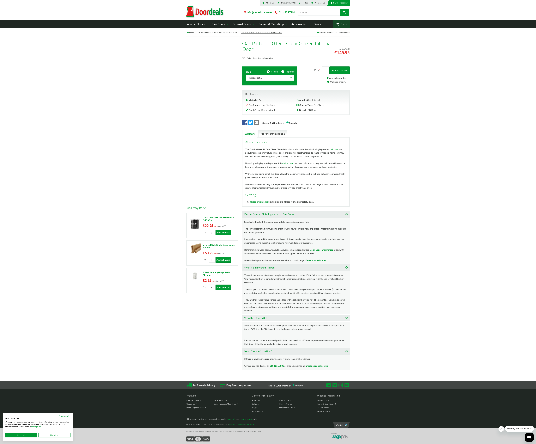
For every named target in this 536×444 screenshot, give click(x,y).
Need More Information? (258, 351)
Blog (254, 407)
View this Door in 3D (255, 317)
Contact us (284, 400)
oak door (334, 149)
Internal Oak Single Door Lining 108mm (219, 246)
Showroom (256, 411)
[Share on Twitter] (250, 122)
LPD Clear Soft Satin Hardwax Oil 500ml (218, 218)
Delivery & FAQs (288, 3)
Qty (204, 232)
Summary (250, 133)
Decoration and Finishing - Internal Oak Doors (269, 214)
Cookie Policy (323, 407)
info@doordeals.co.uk (316, 365)
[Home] (187, 32)
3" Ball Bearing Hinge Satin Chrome (216, 273)
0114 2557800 (277, 365)
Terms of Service (246, 419)
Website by (340, 425)
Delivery (255, 404)
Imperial (290, 71)
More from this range (273, 133)
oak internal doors (316, 260)
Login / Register (340, 3)
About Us (270, 3)
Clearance (190, 404)
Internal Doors (204, 32)
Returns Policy (323, 411)
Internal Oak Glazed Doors (225, 32)
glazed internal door (259, 201)
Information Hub (286, 407)
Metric (274, 71)
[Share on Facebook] (244, 122)
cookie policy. (36, 427)
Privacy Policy (323, 400)
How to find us (285, 404)
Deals (317, 24)
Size (248, 71)
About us (256, 400)
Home (191, 32)
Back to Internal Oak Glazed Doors (335, 32)
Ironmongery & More (195, 407)
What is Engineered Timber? (259, 267)
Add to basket (339, 70)
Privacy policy (64, 416)
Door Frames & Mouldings (225, 404)
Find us (305, 3)
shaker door (288, 163)
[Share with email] (256, 122)
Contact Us (320, 3)
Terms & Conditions (325, 404)
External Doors (220, 400)
